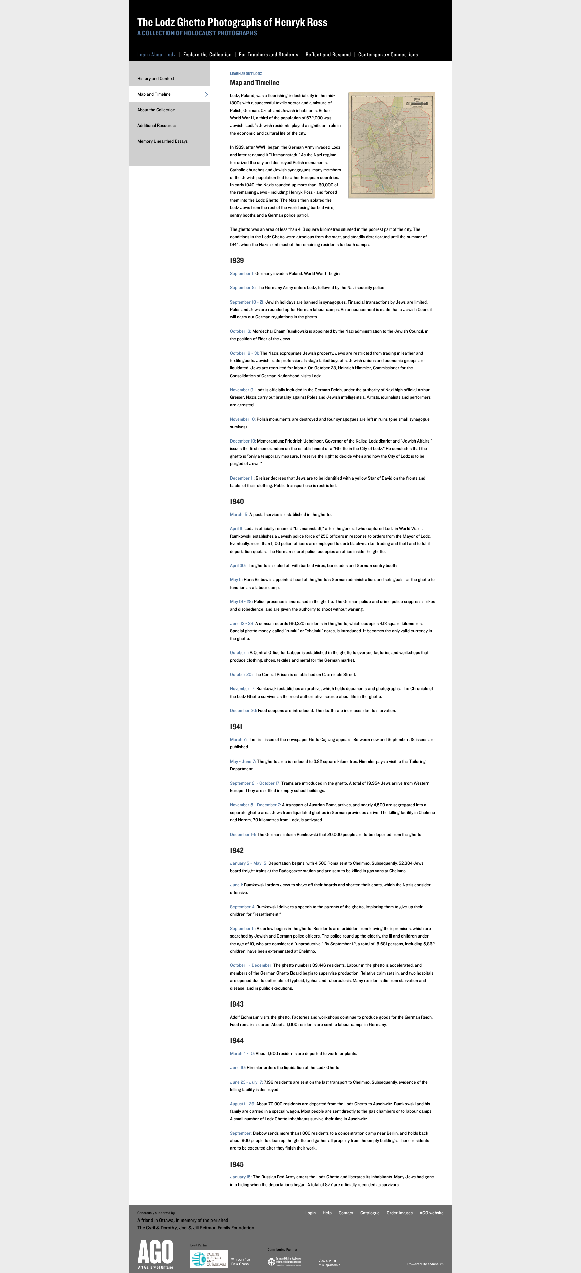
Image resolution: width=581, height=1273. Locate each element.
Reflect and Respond (328, 54)
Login (310, 1212)
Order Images (400, 1212)
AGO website (432, 1212)
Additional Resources (157, 125)
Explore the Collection (207, 54)
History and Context (155, 78)
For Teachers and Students (268, 54)
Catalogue (370, 1212)
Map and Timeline (154, 94)
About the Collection (156, 109)
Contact (346, 1212)
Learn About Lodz (156, 54)
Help (327, 1212)
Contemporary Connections (388, 54)
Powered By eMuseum (425, 1263)
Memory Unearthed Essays (162, 141)
